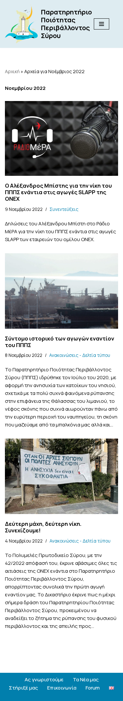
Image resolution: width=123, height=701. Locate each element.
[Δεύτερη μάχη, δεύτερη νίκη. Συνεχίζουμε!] (61, 476)
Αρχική (12, 71)
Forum (93, 687)
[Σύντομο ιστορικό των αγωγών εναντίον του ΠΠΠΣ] (61, 291)
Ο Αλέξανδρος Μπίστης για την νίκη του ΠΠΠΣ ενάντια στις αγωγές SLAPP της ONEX (58, 192)
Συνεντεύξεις (64, 209)
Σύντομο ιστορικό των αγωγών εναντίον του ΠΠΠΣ (59, 342)
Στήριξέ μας (23, 687)
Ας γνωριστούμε (44, 679)
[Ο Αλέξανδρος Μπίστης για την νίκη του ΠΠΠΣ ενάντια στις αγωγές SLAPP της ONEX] (61, 138)
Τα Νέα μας (86, 679)
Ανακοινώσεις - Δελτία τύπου (79, 355)
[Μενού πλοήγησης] (101, 24)
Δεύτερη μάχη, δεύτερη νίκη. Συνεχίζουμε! (43, 527)
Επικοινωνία (61, 687)
